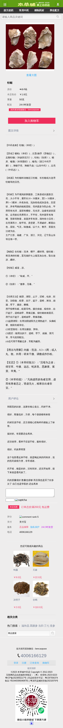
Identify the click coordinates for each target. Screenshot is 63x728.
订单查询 (34, 663)
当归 (40, 625)
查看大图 (31, 75)
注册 (24, 663)
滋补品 (25, 625)
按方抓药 (8, 10)
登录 (16, 663)
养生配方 (54, 10)
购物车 (45, 663)
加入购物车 (32, 120)
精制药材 (39, 10)
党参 (52, 625)
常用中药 (24, 10)
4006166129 (34, 655)
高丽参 (34, 625)
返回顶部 (31, 668)
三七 (46, 625)
